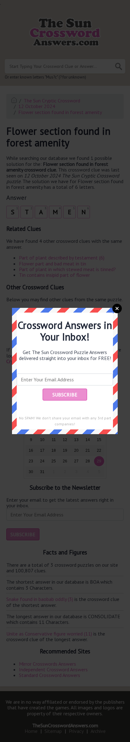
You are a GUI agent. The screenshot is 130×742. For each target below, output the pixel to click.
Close (117, 308)
